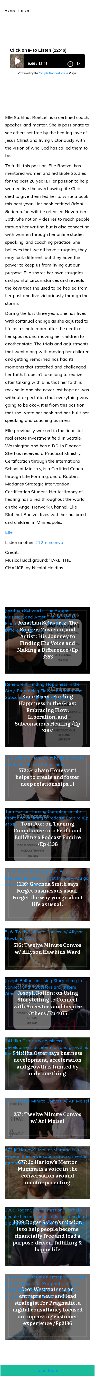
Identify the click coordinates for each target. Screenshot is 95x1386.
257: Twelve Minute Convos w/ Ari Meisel (47, 1101)
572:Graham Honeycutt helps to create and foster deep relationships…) (44, 761)
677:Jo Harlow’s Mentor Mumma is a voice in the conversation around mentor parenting (46, 1156)
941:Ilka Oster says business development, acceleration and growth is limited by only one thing (46, 1047)
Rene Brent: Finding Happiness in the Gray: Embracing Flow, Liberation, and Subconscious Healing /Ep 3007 (44, 690)
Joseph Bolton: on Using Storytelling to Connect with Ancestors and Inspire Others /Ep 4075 (43, 987)
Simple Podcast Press (53, 73)
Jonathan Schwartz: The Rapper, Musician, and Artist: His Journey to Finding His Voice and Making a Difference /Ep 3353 (40, 620)
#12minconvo (49, 542)
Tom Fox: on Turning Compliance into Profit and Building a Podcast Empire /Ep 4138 (46, 818)
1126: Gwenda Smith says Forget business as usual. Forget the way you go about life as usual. (46, 878)
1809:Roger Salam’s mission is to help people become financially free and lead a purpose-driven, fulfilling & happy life (46, 1216)
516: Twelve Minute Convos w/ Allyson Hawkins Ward (44, 935)
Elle (9, 532)
